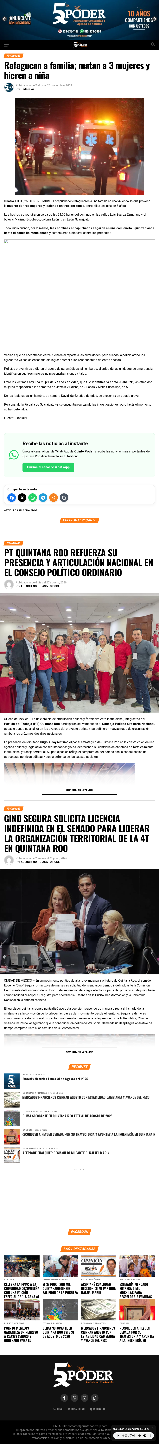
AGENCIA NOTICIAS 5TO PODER (41, 586)
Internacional (77, 1409)
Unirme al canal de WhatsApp (48, 467)
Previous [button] (5, 19)
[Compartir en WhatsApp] (32, 497)
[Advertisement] (79, 1198)
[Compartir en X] (22, 497)
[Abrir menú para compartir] (53, 497)
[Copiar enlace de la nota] (64, 497)
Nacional (58, 1409)
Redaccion (28, 89)
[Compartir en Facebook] (11, 497)
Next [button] (154, 19)
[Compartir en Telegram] (43, 497)
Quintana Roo (98, 1409)
